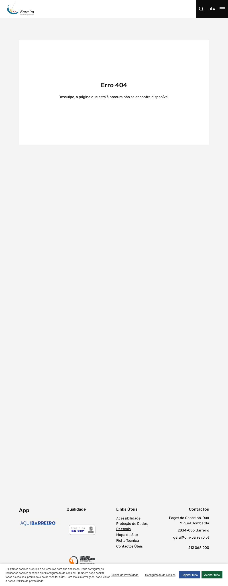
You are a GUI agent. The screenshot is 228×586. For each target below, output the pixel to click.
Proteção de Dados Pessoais (132, 526)
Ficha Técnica (127, 540)
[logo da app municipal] (41, 523)
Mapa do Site (127, 535)
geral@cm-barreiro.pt (191, 537)
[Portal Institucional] (117, 9)
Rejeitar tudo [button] (189, 575)
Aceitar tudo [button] (212, 575)
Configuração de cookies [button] (160, 575)
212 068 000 (198, 548)
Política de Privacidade (124, 575)
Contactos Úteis (129, 546)
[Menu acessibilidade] (212, 9)
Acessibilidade (128, 518)
